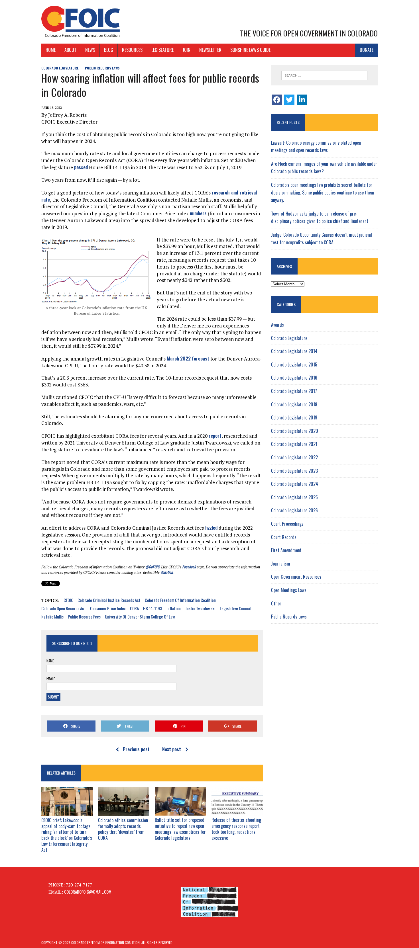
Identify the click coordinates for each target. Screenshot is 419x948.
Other (276, 603)
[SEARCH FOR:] (324, 75)
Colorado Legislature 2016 (294, 377)
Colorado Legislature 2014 (294, 351)
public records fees (84, 616)
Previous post (136, 749)
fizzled (211, 527)
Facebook (189, 567)
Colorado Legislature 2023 (294, 470)
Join (186, 49)
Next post (171, 749)
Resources (132, 49)
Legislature (162, 49)
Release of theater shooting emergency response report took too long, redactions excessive (236, 828)
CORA (134, 608)
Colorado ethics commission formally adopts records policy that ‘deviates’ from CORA (123, 829)
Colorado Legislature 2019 (294, 417)
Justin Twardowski (200, 608)
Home (51, 49)
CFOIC (68, 600)
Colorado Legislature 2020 (294, 430)
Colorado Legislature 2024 (294, 483)
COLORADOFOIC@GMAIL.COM (87, 891)
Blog (108, 49)
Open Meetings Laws (288, 590)
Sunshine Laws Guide (250, 49)
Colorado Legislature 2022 (294, 457)
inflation (173, 608)
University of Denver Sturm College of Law (140, 616)
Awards (277, 324)
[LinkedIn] (302, 100)
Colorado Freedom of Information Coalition (180, 600)
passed (81, 167)
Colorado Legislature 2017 (294, 391)
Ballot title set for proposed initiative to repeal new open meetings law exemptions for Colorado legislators (180, 828)
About (70, 49)
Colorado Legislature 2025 (294, 497)
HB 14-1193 (152, 608)
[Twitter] (289, 100)
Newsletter (210, 49)
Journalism (280, 563)
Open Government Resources (296, 576)
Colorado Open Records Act (63, 608)
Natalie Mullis (52, 616)
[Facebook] (277, 100)
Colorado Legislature (59, 67)
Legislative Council (235, 608)
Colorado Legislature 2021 (294, 444)
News (90, 49)
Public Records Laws (102, 67)
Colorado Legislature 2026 (294, 510)
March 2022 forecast (188, 358)
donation (166, 572)
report (215, 435)
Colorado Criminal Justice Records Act (109, 600)
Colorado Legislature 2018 (294, 404)
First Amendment (286, 550)
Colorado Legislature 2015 (294, 364)
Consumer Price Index (108, 608)
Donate (366, 49)
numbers (198, 213)
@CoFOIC (152, 567)
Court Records (283, 537)
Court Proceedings (287, 523)
